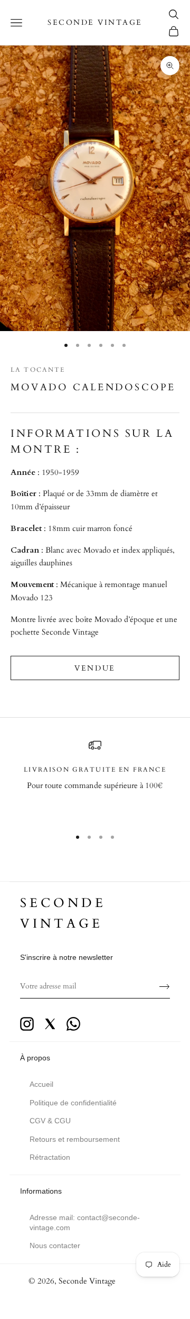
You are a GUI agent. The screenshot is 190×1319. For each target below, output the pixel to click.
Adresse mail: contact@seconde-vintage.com (85, 1222)
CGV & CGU (50, 1120)
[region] (95, 779)
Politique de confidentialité (73, 1102)
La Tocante (38, 369)
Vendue (94, 668)
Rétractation (50, 1157)
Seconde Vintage (87, 1281)
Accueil (41, 1084)
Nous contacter (55, 1245)
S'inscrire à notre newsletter (66, 957)
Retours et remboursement (75, 1139)
